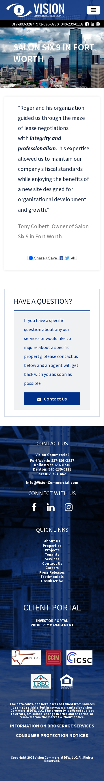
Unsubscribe (52, 581)
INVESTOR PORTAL (52, 620)
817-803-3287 (23, 24)
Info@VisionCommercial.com (52, 482)
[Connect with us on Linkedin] (93, 24)
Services (52, 559)
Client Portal (52, 607)
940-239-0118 (72, 24)
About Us (52, 541)
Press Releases (52, 572)
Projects (52, 550)
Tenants (52, 554)
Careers (52, 567)
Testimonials (52, 576)
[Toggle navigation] (93, 10)
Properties (52, 545)
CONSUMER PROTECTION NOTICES (52, 735)
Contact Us (55, 399)
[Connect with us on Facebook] (88, 24)
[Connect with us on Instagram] (98, 24)
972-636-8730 (48, 24)
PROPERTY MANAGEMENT (52, 625)
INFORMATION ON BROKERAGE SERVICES (52, 726)
